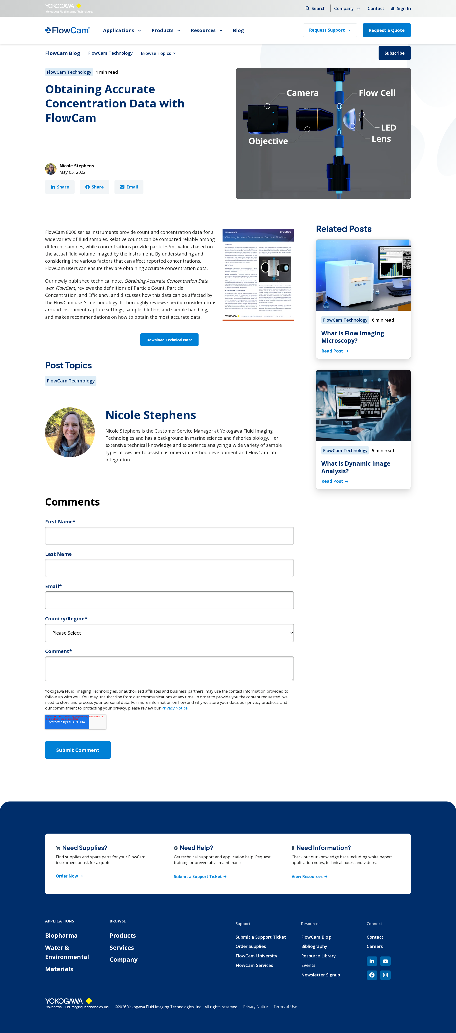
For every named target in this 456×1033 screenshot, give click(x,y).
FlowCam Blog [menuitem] (316, 937)
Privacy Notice (175, 708)
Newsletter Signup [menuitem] (320, 975)
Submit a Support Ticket (198, 876)
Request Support (327, 30)
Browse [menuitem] (118, 921)
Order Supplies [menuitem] (251, 946)
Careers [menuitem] (375, 946)
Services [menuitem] (122, 947)
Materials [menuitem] (59, 969)
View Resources (307, 876)
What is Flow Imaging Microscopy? (352, 337)
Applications (119, 30)
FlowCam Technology (110, 53)
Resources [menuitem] (310, 923)
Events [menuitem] (308, 965)
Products (163, 30)
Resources (204, 30)
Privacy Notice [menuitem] (255, 1006)
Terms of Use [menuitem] (285, 1006)
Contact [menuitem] (375, 937)
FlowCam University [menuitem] (256, 956)
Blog (238, 30)
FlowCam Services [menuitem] (254, 965)
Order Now (67, 876)
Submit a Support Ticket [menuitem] (261, 937)
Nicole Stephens (76, 166)
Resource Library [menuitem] (318, 956)
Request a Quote (387, 30)
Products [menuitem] (123, 935)
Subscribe (395, 53)
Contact (376, 8)
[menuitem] (372, 961)
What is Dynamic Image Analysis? (355, 467)
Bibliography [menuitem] (314, 946)
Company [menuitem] (124, 959)
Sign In (403, 8)
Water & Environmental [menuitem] (67, 952)
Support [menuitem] (243, 923)
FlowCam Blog (62, 53)
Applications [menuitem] (59, 921)
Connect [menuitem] (374, 923)
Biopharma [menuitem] (61, 935)
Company (344, 8)
